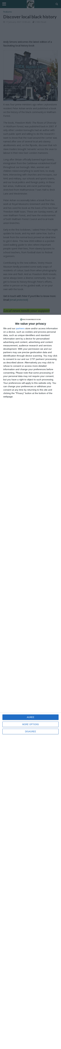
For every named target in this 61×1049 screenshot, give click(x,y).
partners (20, 328)
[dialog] (30, 682)
